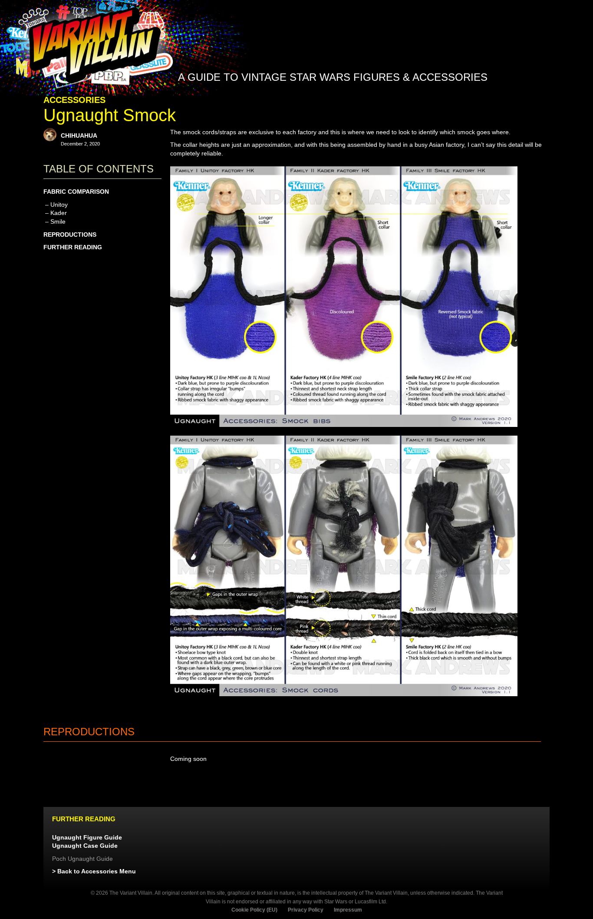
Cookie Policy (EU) (254, 910)
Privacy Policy (305, 910)
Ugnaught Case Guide (85, 845)
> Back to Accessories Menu (94, 871)
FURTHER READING (72, 247)
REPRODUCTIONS (69, 234)
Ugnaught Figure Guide (87, 837)
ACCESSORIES (74, 100)
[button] (504, 99)
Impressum (348, 910)
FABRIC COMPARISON (76, 191)
